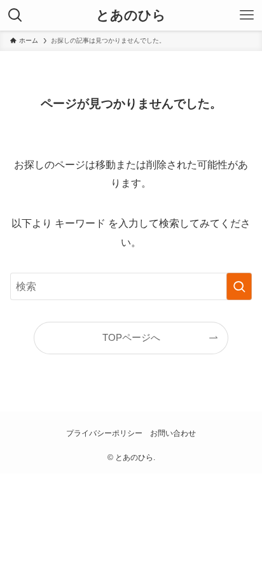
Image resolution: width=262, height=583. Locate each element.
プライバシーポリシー (104, 433)
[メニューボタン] (246, 15)
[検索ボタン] (15, 15)
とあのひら (131, 15)
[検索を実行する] (239, 286)
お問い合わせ (173, 433)
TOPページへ (131, 338)
